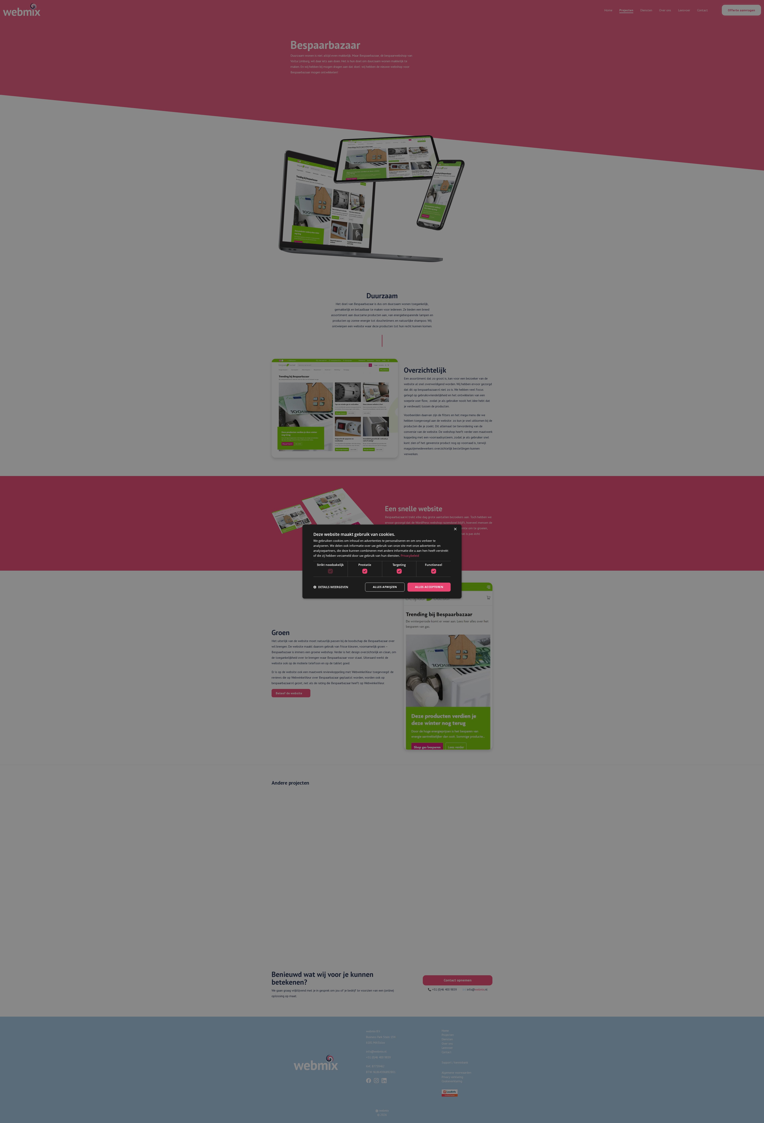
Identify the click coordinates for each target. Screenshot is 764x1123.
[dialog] (382, 561)
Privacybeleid (410, 556)
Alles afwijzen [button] (385, 587)
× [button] (455, 529)
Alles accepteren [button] (429, 587)
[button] (330, 587)
